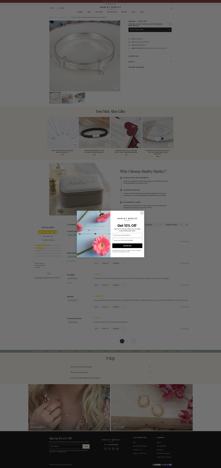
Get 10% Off (127, 246)
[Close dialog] (141, 212)
